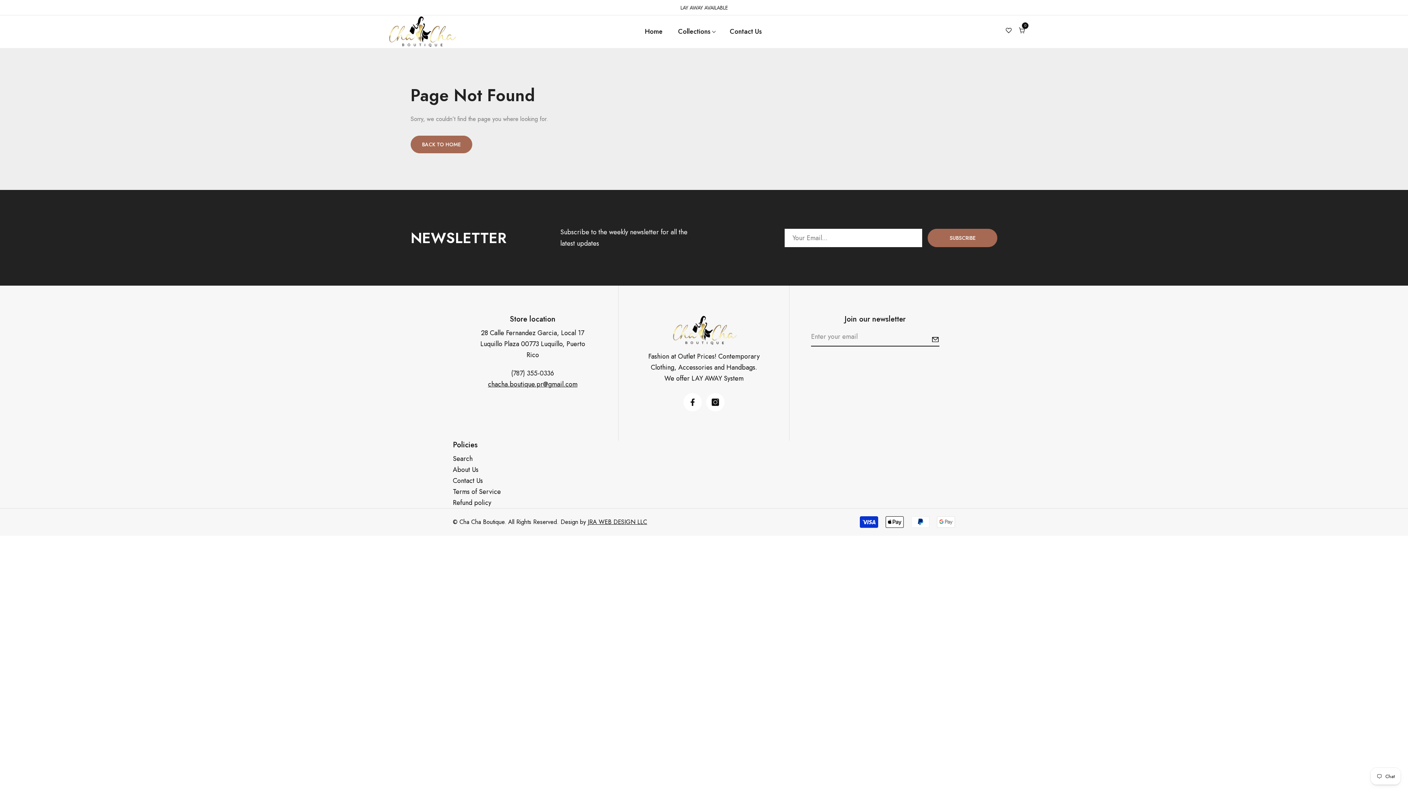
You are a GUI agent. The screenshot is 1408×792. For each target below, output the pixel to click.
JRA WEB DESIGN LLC (617, 522)
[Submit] (935, 339)
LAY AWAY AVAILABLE (704, 7)
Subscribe (963, 238)
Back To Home (441, 144)
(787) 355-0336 (532, 373)
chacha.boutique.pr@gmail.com (533, 384)
